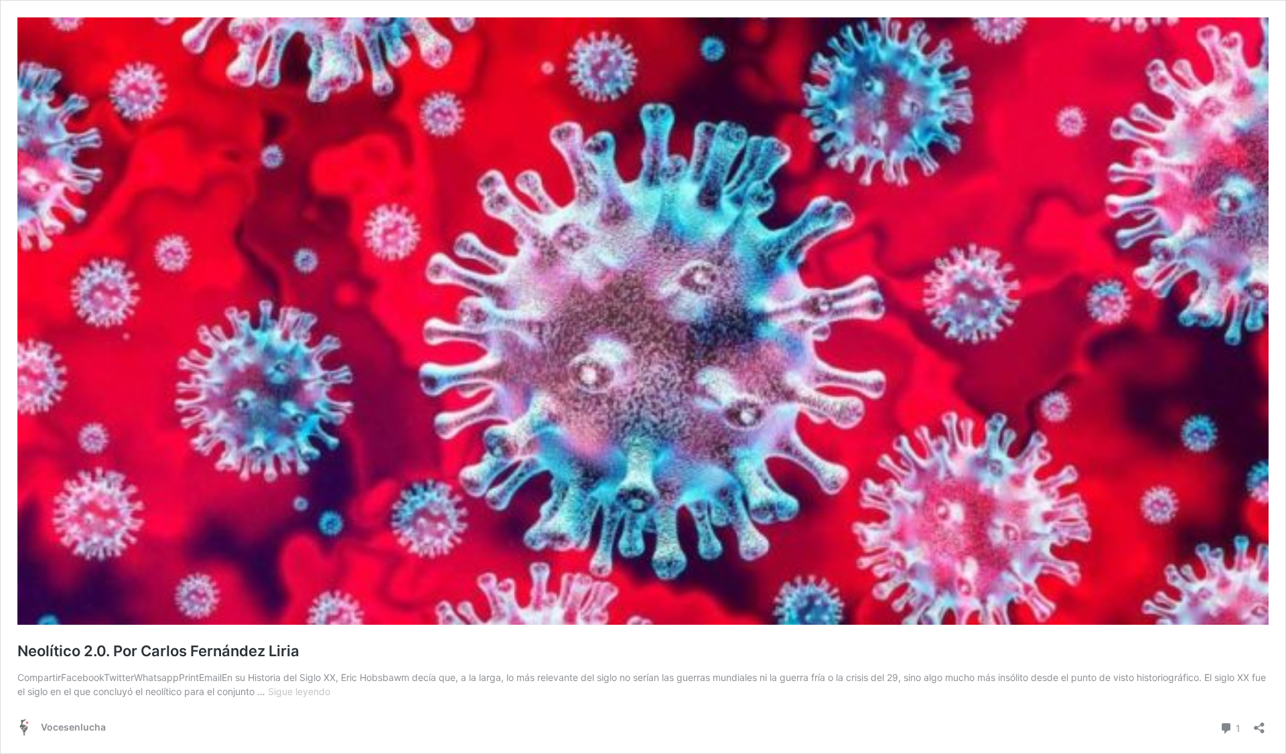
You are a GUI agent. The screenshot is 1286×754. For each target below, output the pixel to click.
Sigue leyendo (299, 691)
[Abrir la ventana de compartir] (1259, 723)
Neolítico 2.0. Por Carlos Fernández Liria (158, 651)
